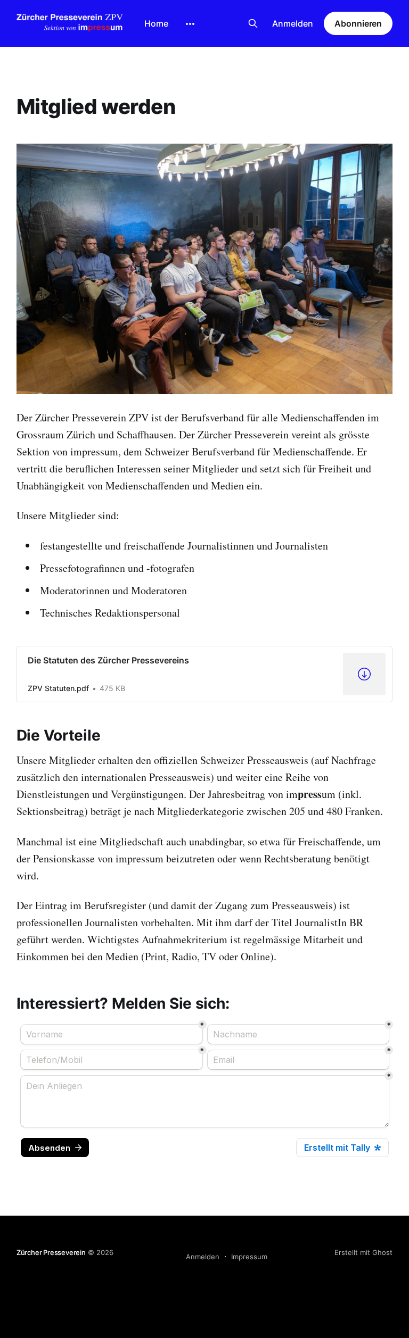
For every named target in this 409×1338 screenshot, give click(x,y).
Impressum (249, 1256)
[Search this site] (252, 23)
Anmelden (292, 23)
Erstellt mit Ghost (363, 1252)
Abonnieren (358, 23)
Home (156, 23)
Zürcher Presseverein (51, 1252)
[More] (190, 24)
